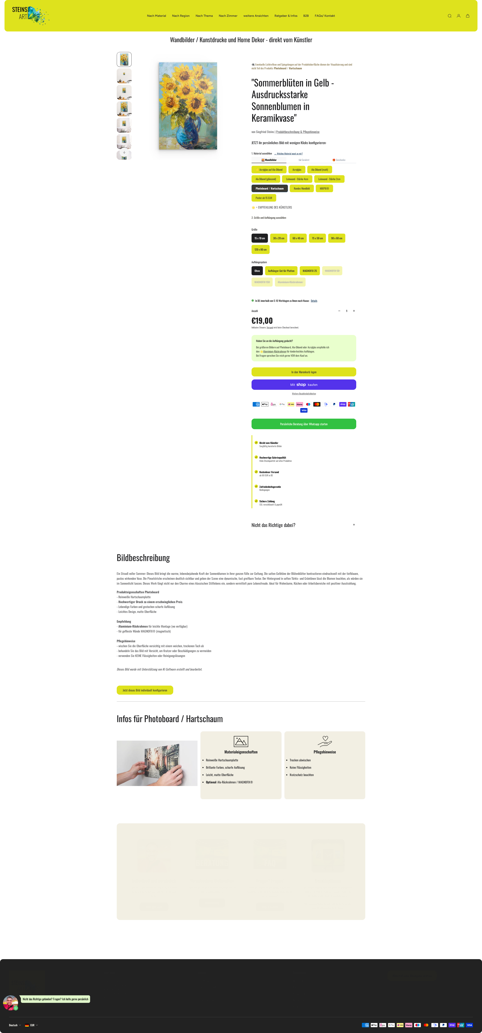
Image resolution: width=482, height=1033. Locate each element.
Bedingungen (264, 489)
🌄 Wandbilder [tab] (269, 160)
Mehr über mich (154, 907)
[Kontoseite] (458, 16)
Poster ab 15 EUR (264, 198)
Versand (270, 327)
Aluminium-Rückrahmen (274, 351)
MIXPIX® (324, 188)
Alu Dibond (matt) (319, 169)
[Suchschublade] (449, 16)
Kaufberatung (212, 903)
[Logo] (31, 15)
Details (314, 301)
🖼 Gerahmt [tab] (304, 160)
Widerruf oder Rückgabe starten (412, 975)
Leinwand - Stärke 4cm (297, 179)
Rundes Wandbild (302, 188)
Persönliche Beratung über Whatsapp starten (304, 424)
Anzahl (255, 311)
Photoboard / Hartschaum (270, 188)
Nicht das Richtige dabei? (273, 524)
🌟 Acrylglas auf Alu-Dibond (269, 169)
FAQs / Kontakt (270, 907)
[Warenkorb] (467, 16)
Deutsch (13, 1025)
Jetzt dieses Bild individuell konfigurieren (145, 690)
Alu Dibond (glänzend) (266, 179)
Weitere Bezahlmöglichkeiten (304, 393)
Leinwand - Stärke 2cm (329, 179)
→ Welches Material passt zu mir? (288, 153)
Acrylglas (297, 169)
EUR (32, 1025)
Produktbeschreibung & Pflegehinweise (298, 131)
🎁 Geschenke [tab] (338, 160)
